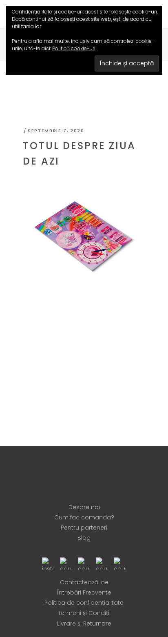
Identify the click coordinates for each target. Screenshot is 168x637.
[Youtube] (102, 563)
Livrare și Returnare (84, 623)
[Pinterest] (84, 563)
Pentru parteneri (84, 527)
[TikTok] (120, 563)
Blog (84, 538)
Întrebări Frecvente (84, 592)
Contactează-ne (84, 582)
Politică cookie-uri (73, 48)
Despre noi (84, 507)
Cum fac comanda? (84, 517)
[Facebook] (66, 563)
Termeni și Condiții (84, 613)
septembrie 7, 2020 (56, 130)
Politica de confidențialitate (84, 603)
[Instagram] (48, 563)
